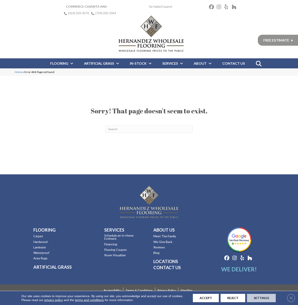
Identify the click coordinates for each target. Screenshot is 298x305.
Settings (261, 298)
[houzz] (235, 7)
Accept (206, 298)
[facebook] (212, 7)
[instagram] (220, 7)
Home (18, 72)
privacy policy (53, 300)
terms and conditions (89, 300)
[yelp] (227, 7)
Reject (232, 298)
